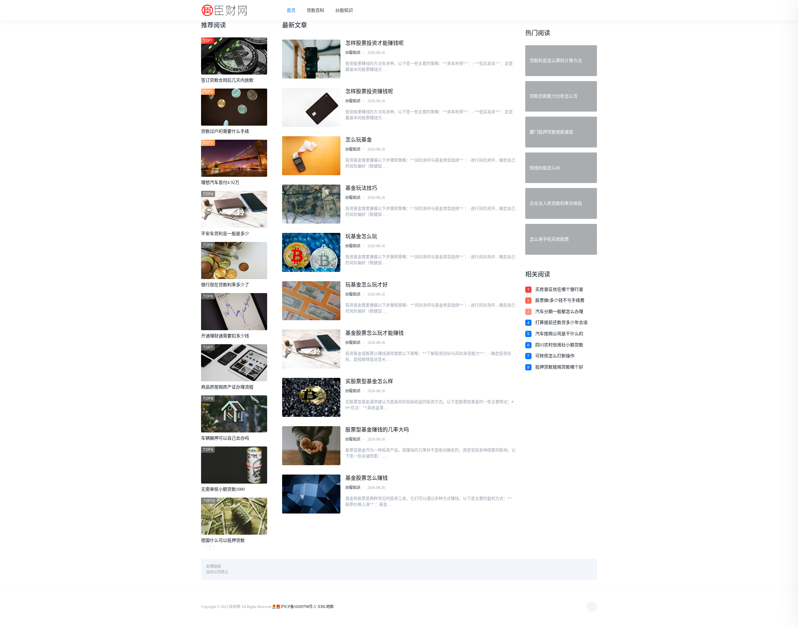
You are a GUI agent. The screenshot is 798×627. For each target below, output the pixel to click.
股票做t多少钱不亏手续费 (559, 300)
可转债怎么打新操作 (554, 356)
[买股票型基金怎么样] (311, 397)
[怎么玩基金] (311, 155)
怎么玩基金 (358, 140)
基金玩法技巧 (361, 188)
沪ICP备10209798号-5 (298, 607)
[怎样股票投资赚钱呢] (311, 107)
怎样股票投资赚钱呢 (369, 91)
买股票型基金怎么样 (369, 381)
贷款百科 (315, 10)
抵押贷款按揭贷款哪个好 (559, 367)
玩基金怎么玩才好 (366, 285)
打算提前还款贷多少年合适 (561, 322)
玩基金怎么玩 (361, 236)
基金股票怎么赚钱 (366, 478)
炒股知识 (344, 10)
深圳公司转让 (217, 572)
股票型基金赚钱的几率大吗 (377, 430)
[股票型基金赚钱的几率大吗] (311, 445)
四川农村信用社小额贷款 (559, 345)
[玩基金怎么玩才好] (311, 300)
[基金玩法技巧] (311, 204)
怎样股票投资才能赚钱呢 (374, 43)
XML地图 (326, 607)
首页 (291, 10)
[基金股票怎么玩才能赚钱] (311, 349)
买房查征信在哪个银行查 (559, 289)
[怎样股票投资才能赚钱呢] (311, 59)
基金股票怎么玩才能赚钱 (374, 333)
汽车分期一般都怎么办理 (559, 311)
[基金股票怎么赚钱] (311, 494)
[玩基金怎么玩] (311, 252)
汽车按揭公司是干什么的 (559, 333)
